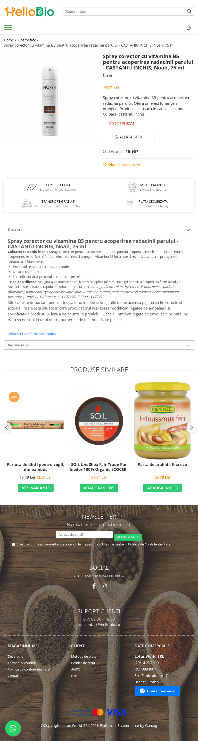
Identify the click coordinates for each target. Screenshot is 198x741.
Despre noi (16, 656)
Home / (10, 40)
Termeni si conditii (22, 662)
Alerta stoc (131, 136)
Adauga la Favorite (123, 164)
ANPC (75, 669)
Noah (107, 75)
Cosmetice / (28, 40)
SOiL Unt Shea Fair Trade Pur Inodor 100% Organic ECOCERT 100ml (99, 467)
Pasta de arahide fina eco (162, 464)
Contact (14, 675)
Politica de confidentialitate (29, 669)
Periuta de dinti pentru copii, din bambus (35, 467)
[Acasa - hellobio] (29, 11)
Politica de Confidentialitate (149, 544)
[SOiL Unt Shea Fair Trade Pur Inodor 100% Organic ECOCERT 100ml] (99, 421)
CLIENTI (78, 645)
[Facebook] (93, 585)
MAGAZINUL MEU (24, 645)
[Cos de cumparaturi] (188, 28)
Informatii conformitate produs (32, 333)
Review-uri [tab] (18, 345)
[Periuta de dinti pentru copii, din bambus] (35, 421)
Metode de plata (83, 656)
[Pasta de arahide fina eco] (162, 421)
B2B (74, 675)
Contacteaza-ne (161, 691)
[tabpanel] (49, 97)
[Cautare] (189, 11)
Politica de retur (83, 662)
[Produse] (8, 29)
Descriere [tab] (15, 229)
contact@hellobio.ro (102, 624)
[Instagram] (104, 585)
